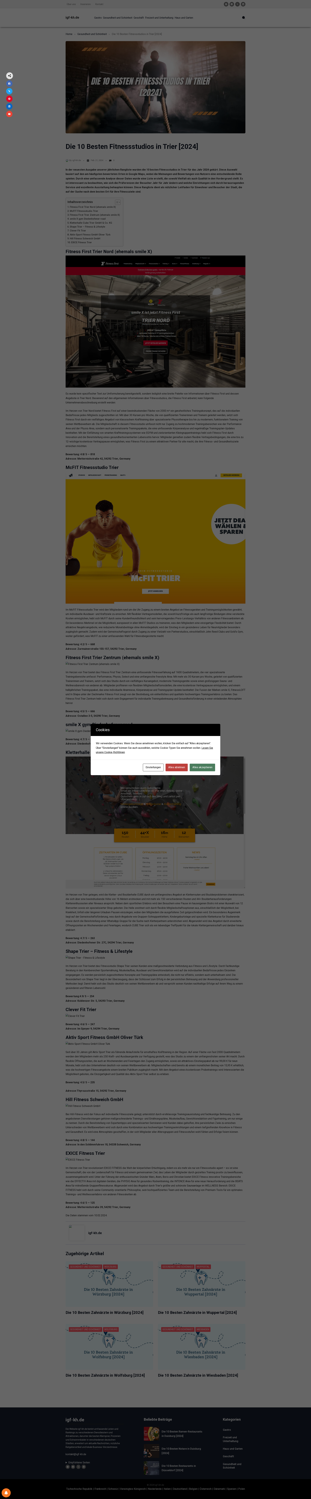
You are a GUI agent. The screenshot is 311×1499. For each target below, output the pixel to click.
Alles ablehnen (176, 767)
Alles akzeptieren (202, 767)
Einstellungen (153, 767)
